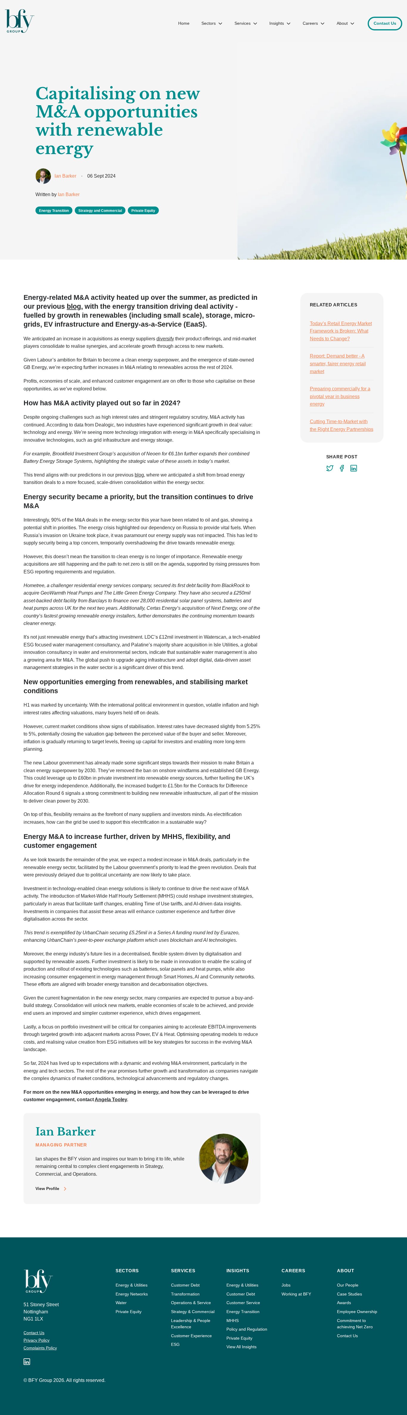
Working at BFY (296, 1294)
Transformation (185, 1294)
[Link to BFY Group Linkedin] (27, 1361)
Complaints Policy (40, 1348)
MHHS (232, 1320)
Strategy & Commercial (193, 1311)
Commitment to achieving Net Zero (355, 1323)
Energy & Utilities (131, 1285)
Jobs (286, 1285)
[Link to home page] (20, 21)
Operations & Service (191, 1302)
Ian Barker (69, 194)
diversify (165, 338)
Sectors (208, 23)
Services (242, 23)
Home (183, 23)
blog (74, 306)
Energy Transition (243, 1311)
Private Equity (129, 1311)
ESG (175, 1344)
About (342, 23)
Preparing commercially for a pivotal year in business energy (340, 396)
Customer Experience (191, 1335)
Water (121, 1302)
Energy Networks (132, 1294)
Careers (310, 23)
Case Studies (349, 1294)
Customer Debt (185, 1285)
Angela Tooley (111, 1099)
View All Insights (241, 1346)
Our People (347, 1285)
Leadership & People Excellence (190, 1323)
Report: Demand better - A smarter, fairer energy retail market (338, 363)
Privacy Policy (36, 1340)
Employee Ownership (357, 1311)
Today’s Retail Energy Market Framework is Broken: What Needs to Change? (341, 331)
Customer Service (243, 1302)
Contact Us (34, 1332)
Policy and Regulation (246, 1329)
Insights (276, 23)
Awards (344, 1302)
